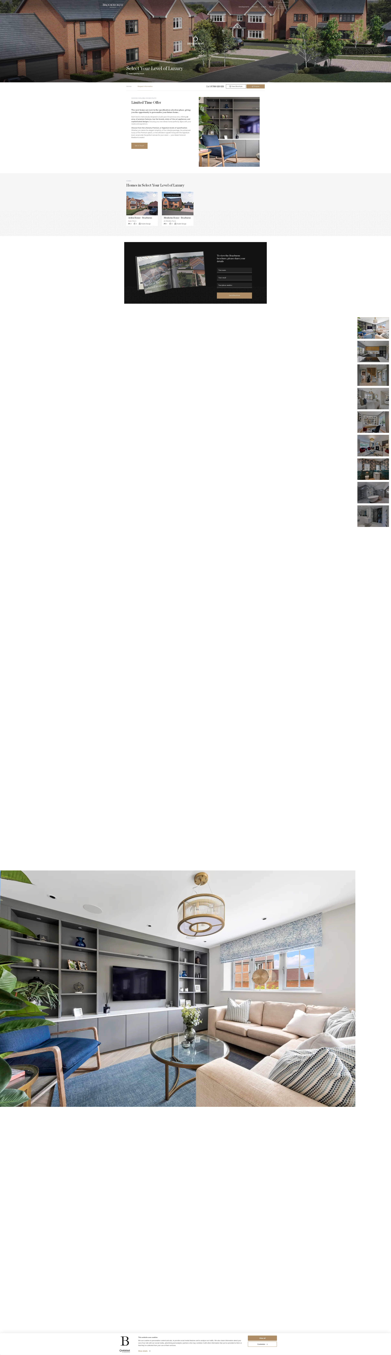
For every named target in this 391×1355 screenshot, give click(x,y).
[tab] (128, 86)
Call (215, 86)
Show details (143, 1351)
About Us (272, 7)
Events (263, 7)
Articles (255, 7)
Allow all (262, 1338)
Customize (261, 1344)
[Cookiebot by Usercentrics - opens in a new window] (125, 1351)
